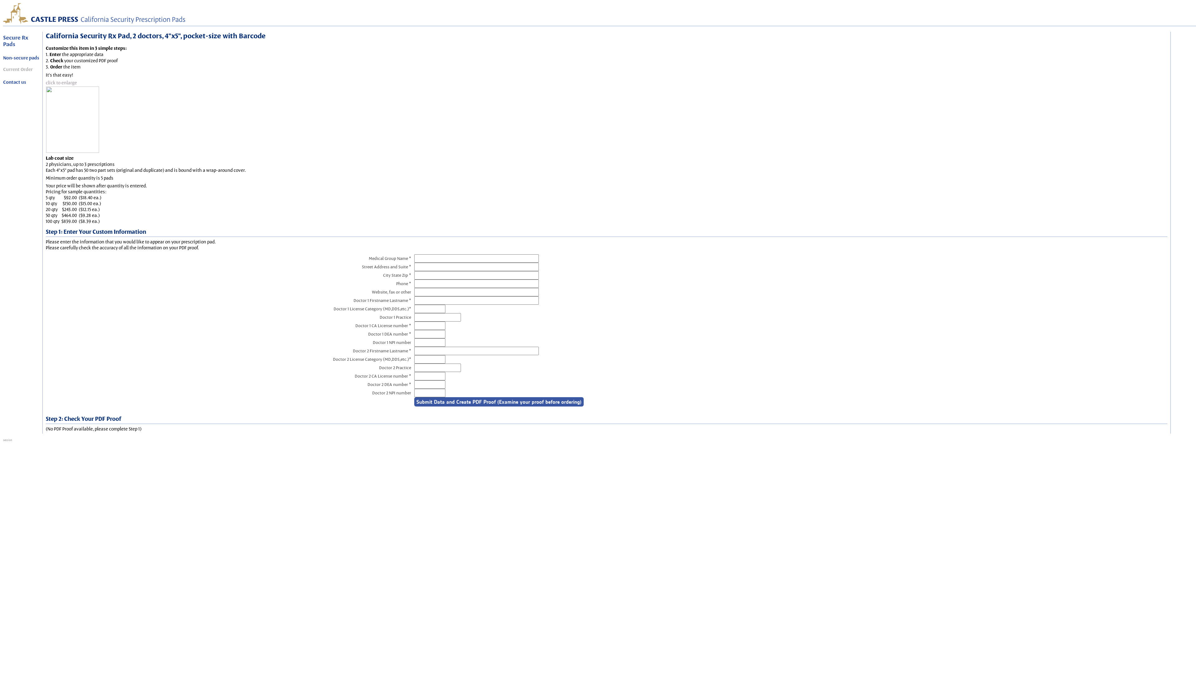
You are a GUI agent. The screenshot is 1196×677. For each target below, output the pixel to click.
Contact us (14, 82)
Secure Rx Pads (15, 41)
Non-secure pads (21, 58)
